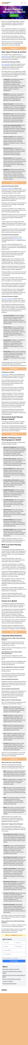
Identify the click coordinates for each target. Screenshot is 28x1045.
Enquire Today (14, 759)
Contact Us (14, 182)
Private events (5, 374)
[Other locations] (21, 3)
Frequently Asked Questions (9, 983)
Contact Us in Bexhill (8, 981)
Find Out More (14, 369)
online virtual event (17, 238)
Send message (14, 961)
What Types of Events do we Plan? (11, 969)
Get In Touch (14, 15)
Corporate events (6, 64)
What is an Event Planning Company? (12, 979)
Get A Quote (14, 434)
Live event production (7, 298)
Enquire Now (14, 48)
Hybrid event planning (7, 188)
